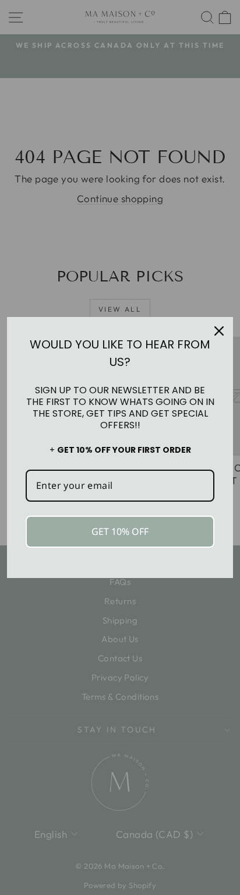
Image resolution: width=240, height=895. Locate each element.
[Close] (219, 331)
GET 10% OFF (120, 531)
